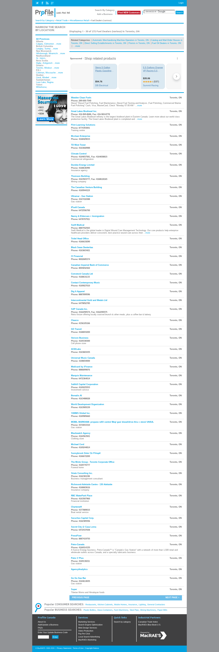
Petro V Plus (77, 558)
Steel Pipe (134, 610)
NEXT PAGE (171, 597)
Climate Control (79, 153)
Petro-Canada (77, 544)
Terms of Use (78, 648)
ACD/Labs (76, 349)
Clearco (75, 320)
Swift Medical (77, 225)
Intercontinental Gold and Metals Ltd (89, 300)
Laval (38, 77)
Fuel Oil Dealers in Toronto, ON (166, 43)
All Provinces (42, 39)
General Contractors (156, 604)
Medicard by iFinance (81, 366)
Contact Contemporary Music (85, 282)
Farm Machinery (121, 610)
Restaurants (90, 604)
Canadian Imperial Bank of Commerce (90, 265)
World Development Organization (87, 404)
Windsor (48, 68)
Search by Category (44, 20)
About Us (42, 622)
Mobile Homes (120, 604)
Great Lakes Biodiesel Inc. (84, 111)
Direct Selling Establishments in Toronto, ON (105, 43)
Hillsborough (41, 53)
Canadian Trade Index (148, 622)
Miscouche (51, 72)
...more (58, 44)
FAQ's (40, 628)
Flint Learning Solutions (83, 125)
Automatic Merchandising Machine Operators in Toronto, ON (121, 40)
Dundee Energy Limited (82, 165)
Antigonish (47, 63)
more (139, 105)
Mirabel (45, 77)
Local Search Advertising (89, 637)
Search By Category (104, 10)
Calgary (39, 44)
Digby (38, 63)
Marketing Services (86, 622)
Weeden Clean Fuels (81, 97)
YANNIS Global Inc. (80, 413)
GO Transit (76, 329)
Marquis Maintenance (81, 375)
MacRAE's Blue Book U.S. (149, 625)
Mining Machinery (148, 610)
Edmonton (49, 44)
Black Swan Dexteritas (82, 247)
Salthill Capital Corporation (84, 384)
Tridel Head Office (80, 238)
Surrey (48, 48)
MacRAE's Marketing (87, 640)
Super (74, 589)
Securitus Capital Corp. (82, 518)
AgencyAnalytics (79, 569)
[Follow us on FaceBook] (42, 3)
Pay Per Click (84, 634)
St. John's (40, 58)
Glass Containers (104, 610)
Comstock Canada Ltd (82, 274)
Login (181, 3)
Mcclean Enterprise (80, 136)
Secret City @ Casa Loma (83, 527)
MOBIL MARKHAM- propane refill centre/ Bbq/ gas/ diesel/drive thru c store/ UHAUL (112, 422)
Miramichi (53, 53)
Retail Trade (62, 20)
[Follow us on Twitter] (37, 3)
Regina (50, 82)
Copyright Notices (92, 648)
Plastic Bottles (90, 610)
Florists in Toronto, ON (139, 43)
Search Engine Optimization (90, 625)
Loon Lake (41, 82)
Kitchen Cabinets (105, 604)
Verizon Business (79, 338)
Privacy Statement (64, 648)
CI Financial (77, 256)
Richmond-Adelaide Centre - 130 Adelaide (91, 484)
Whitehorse (41, 87)
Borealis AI (76, 395)
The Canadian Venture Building (86, 187)
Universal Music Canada (83, 358)
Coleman (40, 72)
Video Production (85, 631)
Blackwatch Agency (80, 433)
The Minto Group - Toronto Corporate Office (92, 462)
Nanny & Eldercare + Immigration (87, 216)
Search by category (122, 622)
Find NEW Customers (129, 12)
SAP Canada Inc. (79, 309)
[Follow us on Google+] (52, 3)
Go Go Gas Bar (78, 578)
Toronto (39, 68)
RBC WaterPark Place (81, 495)
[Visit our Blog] (47, 3)
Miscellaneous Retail (79, 20)
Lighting (142, 604)
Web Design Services (87, 628)
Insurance (132, 604)
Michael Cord (77, 444)
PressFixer (76, 535)
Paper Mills (162, 610)
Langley (39, 48)
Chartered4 (76, 507)
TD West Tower (78, 145)
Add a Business (105, 14)
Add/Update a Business (48, 625)
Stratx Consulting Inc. (82, 473)
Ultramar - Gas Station (82, 196)
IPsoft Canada (78, 207)
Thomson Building (80, 176)
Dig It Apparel (78, 291)
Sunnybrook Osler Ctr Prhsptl (86, 453)
